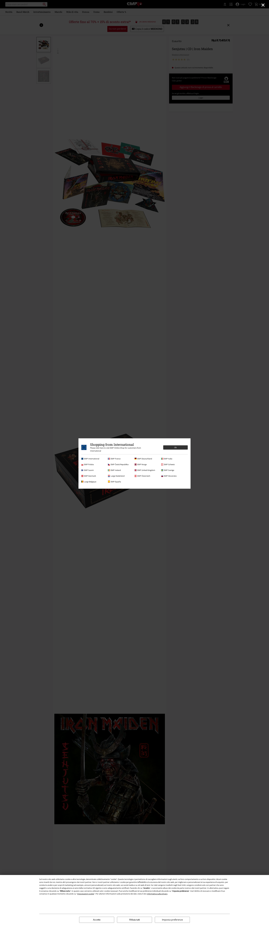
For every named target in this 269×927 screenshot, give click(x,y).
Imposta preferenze (172, 919)
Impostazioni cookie (85, 894)
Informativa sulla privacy (157, 894)
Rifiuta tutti (134, 920)
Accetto (96, 920)
